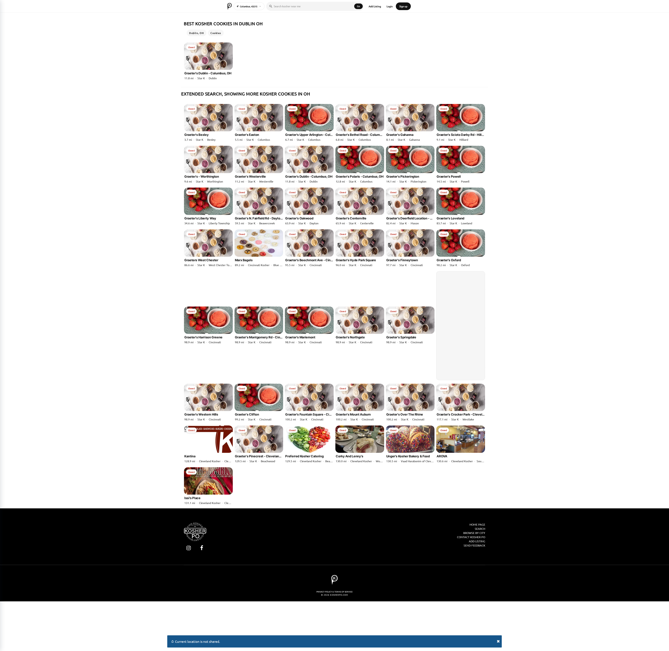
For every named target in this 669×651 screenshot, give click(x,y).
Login (390, 6)
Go (358, 6)
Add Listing (375, 6)
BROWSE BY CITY (474, 532)
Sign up (403, 6)
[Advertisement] (461, 325)
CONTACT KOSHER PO (471, 537)
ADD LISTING (477, 541)
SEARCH (480, 528)
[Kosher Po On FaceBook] (201, 548)
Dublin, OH (196, 32)
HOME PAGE (477, 524)
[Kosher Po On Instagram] (188, 548)
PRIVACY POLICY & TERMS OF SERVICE (334, 591)
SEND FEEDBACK (474, 545)
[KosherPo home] (229, 6)
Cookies (215, 32)
